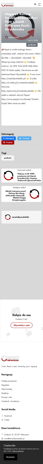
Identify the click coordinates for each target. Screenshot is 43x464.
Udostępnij (9, 138)
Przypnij (9, 142)
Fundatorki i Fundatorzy (10, 401)
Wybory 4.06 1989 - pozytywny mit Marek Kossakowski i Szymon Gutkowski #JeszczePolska (29, 177)
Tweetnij (25, 138)
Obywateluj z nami (22, 325)
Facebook (8, 416)
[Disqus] (21, 261)
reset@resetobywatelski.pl (14, 438)
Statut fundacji (6, 389)
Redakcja (4, 393)
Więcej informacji (18, 451)
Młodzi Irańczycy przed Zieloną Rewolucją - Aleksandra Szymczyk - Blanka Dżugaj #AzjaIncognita (16, 195)
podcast (7, 158)
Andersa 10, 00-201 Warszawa (16, 434)
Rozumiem (10, 457)
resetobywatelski (13, 37)
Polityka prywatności (9, 381)
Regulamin (5, 385)
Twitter (6, 420)
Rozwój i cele (6, 397)
